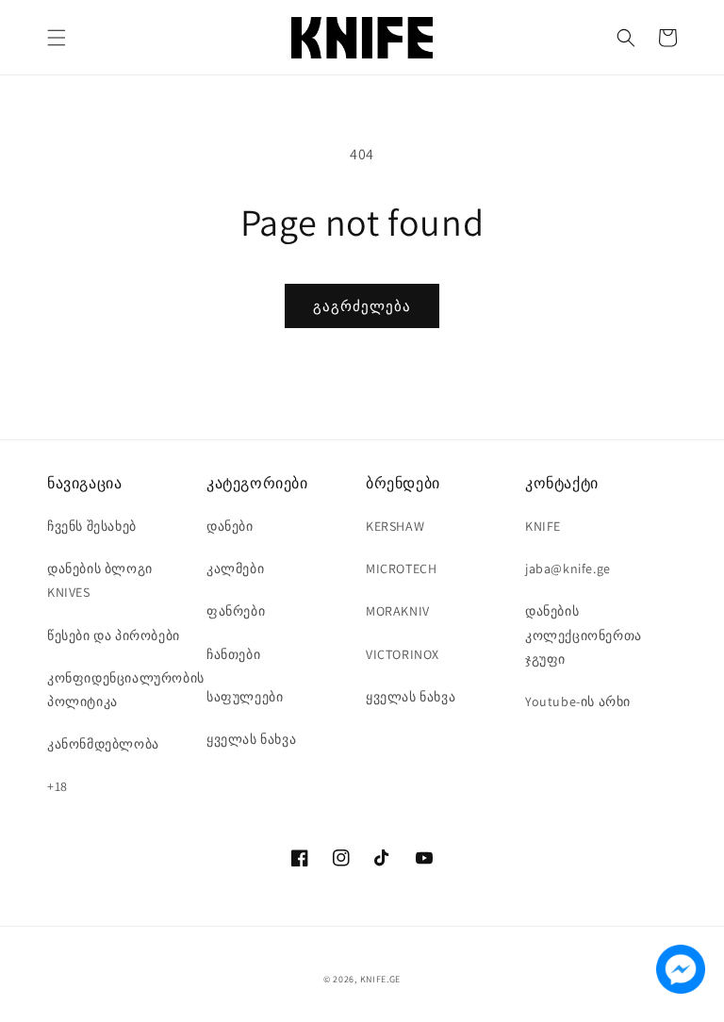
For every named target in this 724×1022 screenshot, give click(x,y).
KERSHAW (395, 526)
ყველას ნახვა (251, 739)
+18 (57, 786)
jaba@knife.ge (568, 568)
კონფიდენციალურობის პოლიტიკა (126, 689)
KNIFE (543, 526)
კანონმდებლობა (103, 743)
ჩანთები (233, 654)
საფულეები (244, 696)
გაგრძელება (362, 306)
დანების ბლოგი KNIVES (100, 580)
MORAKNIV (398, 610)
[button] (56, 37)
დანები (230, 526)
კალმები (235, 568)
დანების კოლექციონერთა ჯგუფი (583, 634)
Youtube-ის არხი (578, 701)
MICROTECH (401, 568)
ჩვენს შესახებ (92, 526)
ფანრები (235, 610)
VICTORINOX (402, 654)
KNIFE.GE (381, 979)
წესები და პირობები (113, 635)
